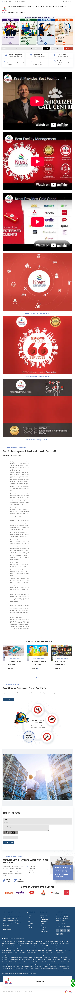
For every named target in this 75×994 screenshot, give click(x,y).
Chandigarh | (22, 943)
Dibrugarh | (62, 943)
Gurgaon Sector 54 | (14, 959)
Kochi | (19, 948)
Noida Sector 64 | (5, 973)
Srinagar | (36, 952)
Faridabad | (67, 943)
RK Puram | (4, 971)
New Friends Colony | (57, 968)
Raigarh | (69, 950)
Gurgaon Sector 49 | (6, 959)
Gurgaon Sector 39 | (23, 957)
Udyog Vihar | (36, 964)
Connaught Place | (33, 966)
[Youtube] (68, 1)
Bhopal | (60, 941)
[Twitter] (63, 1)
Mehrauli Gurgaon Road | (7, 964)
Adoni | (3, 941)
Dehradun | (50, 943)
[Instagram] (66, 1)
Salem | (24, 952)
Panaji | (39, 950)
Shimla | (32, 952)
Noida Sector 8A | (26, 973)
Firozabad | (4, 945)
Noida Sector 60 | (53, 971)
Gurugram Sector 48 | (42, 961)
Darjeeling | (45, 943)
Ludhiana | (43, 948)
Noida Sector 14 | (16, 971)
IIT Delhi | (59, 966)
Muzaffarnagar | (5, 950)
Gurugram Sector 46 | (24, 961)
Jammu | (62, 945)
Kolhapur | (27, 948)
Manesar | (67, 961)
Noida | (32, 950)
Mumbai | (65, 948)
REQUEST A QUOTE (8, 699)
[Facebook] (61, 1)
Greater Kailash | (53, 966)
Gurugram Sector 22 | (32, 959)
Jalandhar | (57, 945)
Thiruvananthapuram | (46, 952)
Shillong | (28, 952)
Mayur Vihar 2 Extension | (20, 968)
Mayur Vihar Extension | (30, 968)
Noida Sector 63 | (67, 971)
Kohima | (23, 948)
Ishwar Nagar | (64, 966)
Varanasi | (58, 952)
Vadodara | (53, 952)
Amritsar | (33, 941)
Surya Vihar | (21, 964)
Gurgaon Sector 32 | (6, 957)
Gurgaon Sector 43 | (31, 957)
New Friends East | (65, 968)
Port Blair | (56, 950)
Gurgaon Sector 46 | (48, 957)
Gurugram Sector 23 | (41, 959)
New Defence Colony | (48, 968)
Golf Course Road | (38, 955)
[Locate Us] (73, 1)
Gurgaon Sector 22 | (54, 955)
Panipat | (43, 950)
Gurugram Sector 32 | (50, 959)
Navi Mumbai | (23, 950)
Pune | (65, 950)
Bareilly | (51, 941)
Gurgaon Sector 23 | (63, 955)
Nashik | (18, 950)
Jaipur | (53, 945)
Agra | (11, 941)
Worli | (10, 955)
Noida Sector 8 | (20, 973)
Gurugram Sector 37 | (59, 959)
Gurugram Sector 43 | (6, 961)
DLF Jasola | (39, 966)
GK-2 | (48, 966)
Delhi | (54, 943)
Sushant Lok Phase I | (28, 964)
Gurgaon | (33, 945)
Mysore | (11, 950)
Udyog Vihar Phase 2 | (52, 964)
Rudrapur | (15, 952)
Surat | (40, 952)
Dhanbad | (57, 943)
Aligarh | (24, 941)
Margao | (47, 948)
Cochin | (31, 943)
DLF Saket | (44, 966)
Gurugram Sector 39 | (68, 959)
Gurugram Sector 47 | (33, 961)
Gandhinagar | (14, 945)
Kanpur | (16, 948)
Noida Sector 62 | (60, 971)
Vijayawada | (63, 952)
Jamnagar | (67, 945)
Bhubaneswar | (65, 941)
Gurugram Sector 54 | (60, 961)
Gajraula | (9, 945)
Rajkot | (7, 952)
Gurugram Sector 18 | (23, 959)
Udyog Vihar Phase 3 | (62, 964)
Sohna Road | (15, 964)
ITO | (68, 966)
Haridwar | (37, 945)
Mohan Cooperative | (39, 968)
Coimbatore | (36, 943)
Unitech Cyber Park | (25, 966)
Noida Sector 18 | (39, 971)
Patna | (46, 950)
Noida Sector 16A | (31, 971)
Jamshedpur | (5, 948)
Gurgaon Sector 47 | (56, 957)
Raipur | (3, 952)
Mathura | (51, 948)
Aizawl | (20, 941)
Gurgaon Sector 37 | (14, 957)
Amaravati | (28, 941)
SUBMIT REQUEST (8, 842)
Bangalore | (47, 941)
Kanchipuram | (11, 948)
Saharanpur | (20, 952)
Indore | (50, 945)
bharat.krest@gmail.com (19, 1)
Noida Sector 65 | (12, 973)
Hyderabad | (42, 945)
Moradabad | (59, 948)
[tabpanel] (14, 657)
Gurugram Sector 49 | (51, 961)
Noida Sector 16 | (24, 971)
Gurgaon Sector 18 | (46, 955)
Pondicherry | (51, 950)
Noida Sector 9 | (34, 973)
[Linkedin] (70, 1)
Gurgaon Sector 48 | (65, 957)
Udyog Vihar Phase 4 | (6, 966)
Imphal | (46, 945)
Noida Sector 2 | (46, 971)
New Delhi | (29, 950)
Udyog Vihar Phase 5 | (15, 966)
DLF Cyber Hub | (15, 955)
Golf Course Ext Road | (29, 955)
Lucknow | (38, 948)
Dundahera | (21, 955)
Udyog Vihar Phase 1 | (43, 964)
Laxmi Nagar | (5, 968)
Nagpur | (14, 950)
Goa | (23, 945)
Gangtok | (20, 945)
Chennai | (27, 943)
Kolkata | (31, 948)
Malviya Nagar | (11, 968)
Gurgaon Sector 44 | (40, 957)
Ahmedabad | (15, 941)
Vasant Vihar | (10, 971)
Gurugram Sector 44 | (15, 961)
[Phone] (73, 985)
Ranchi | (11, 952)
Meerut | (55, 948)
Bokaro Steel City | (6, 943)
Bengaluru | (56, 941)
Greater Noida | (27, 945)
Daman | (40, 943)
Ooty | (36, 950)
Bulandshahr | (13, 943)
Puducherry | (61, 950)
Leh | (35, 948)
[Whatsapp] (73, 981)
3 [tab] (38, 677)
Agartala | (7, 941)
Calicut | (17, 943)
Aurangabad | (38, 941)
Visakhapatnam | (5, 955)
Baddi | (42, 941)
